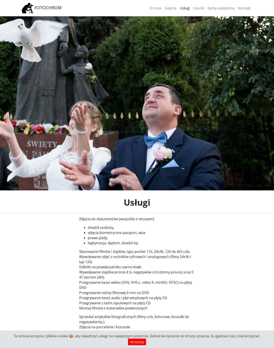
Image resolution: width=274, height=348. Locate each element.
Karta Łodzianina (221, 8)
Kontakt (244, 8)
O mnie (155, 8)
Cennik (198, 8)
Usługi (185, 8)
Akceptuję (137, 342)
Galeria (170, 8)
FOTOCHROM (47, 8)
